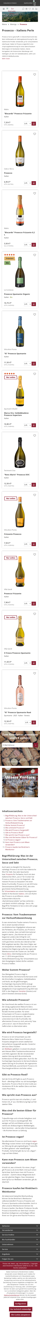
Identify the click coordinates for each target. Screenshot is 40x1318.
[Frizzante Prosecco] (20, 512)
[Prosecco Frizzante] (20, 571)
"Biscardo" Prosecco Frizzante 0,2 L (19, 233)
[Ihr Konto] (33, 9)
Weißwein (8, 1049)
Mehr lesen (6, 59)
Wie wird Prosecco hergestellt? (17, 830)
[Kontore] (26, 9)
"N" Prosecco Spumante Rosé (17, 712)
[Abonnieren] (36, 745)
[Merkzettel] (29, 9)
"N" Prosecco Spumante (15, 353)
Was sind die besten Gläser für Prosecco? (21, 837)
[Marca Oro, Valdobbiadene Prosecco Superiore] (20, 391)
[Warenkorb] (36, 9)
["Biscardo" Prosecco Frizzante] (20, 91)
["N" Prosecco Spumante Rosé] (20, 690)
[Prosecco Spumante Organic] (20, 272)
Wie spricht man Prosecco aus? (17, 835)
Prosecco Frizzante (12, 593)
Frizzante (9, 874)
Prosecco (8, 173)
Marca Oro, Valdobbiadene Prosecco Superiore (16, 414)
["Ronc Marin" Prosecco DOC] (20, 452)
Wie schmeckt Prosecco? (14, 828)
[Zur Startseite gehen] (12, 11)
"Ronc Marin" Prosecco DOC (17, 475)
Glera (9, 954)
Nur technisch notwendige (20, 1309)
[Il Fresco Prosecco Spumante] (20, 631)
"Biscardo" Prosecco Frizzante (18, 113)
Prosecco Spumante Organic (17, 294)
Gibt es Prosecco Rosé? (14, 832)
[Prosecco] (20, 151)
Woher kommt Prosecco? (15, 825)
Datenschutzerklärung (14, 761)
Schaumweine (10, 891)
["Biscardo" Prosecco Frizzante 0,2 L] (20, 210)
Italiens (21, 894)
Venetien (22, 991)
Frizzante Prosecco (12, 534)
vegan (34, 1141)
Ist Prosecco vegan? (13, 840)
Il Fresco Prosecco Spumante (17, 653)
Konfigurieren (20, 1304)
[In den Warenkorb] (34, 124)
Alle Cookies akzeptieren (20, 1315)
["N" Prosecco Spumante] (20, 331)
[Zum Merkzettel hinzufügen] (34, 75)
